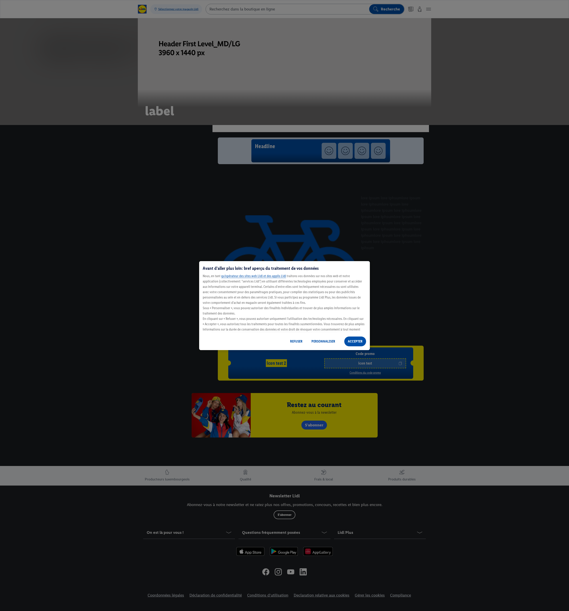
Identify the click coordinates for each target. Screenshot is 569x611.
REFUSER (296, 341)
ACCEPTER (355, 341)
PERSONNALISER (323, 341)
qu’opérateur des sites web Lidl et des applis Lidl (253, 276)
